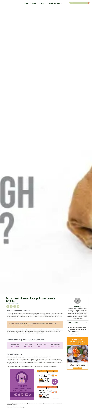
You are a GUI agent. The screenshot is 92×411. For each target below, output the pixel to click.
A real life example (74, 334)
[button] (7, 306)
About (34, 3)
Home (26, 3)
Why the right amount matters (77, 327)
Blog (42, 3)
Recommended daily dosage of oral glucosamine (77, 330)
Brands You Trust (54, 3)
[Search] (88, 3)
